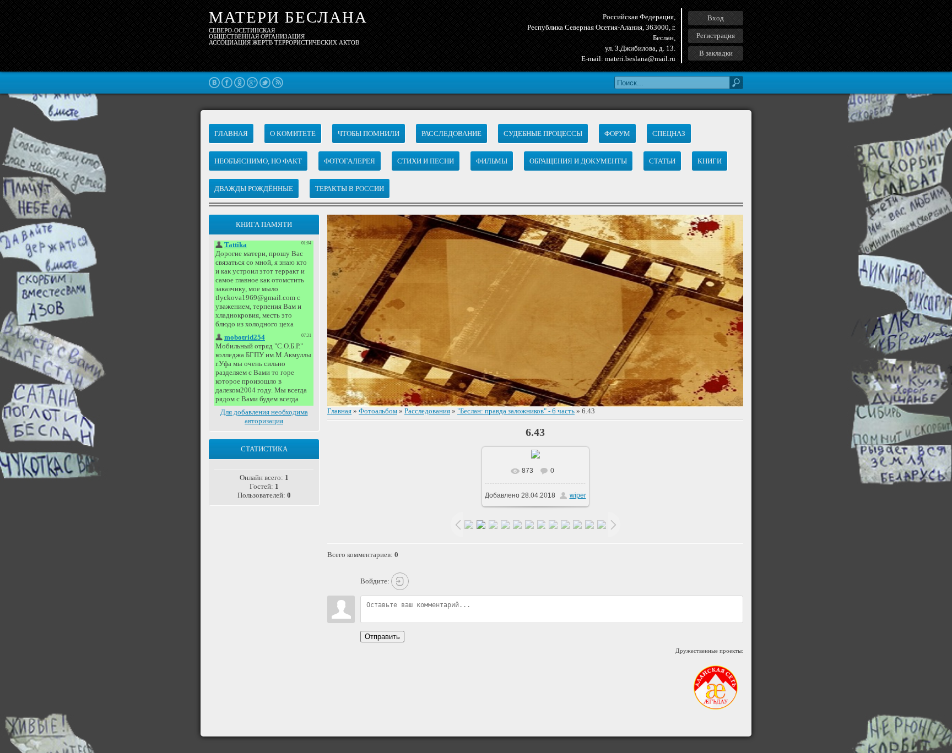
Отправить (382, 636)
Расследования (427, 411)
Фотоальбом (378, 411)
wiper (578, 495)
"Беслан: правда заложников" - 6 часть (516, 411)
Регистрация (715, 35)
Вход (715, 18)
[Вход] (400, 581)
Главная (339, 411)
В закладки (716, 53)
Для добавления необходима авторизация (264, 416)
